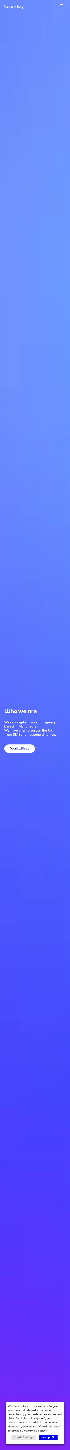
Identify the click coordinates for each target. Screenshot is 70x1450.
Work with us (19, 748)
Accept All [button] (48, 1437)
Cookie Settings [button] (23, 1437)
